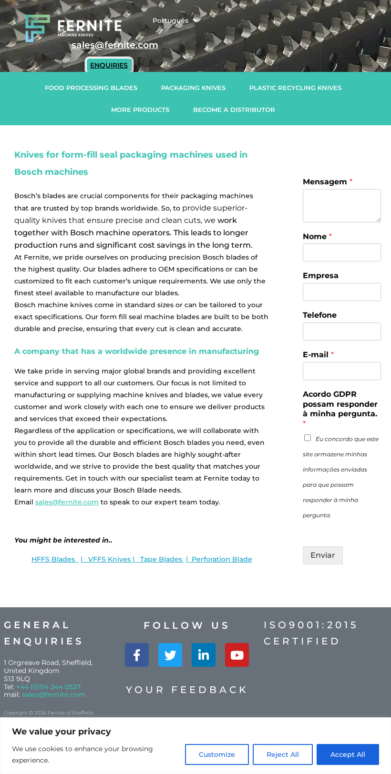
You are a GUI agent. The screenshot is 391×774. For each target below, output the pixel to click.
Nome (317, 236)
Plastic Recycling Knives (295, 87)
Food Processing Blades (91, 87)
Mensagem (327, 181)
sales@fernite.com (67, 502)
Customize (217, 754)
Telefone (320, 315)
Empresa (321, 275)
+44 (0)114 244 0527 (48, 687)
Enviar (322, 555)
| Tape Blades (158, 559)
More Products (140, 109)
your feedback (187, 689)
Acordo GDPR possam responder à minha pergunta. (340, 409)
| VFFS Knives (107, 559)
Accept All (347, 754)
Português (170, 20)
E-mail (318, 354)
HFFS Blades (55, 559)
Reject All (283, 754)
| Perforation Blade (219, 559)
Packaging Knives (193, 87)
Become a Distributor (234, 109)
